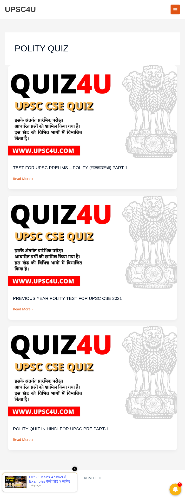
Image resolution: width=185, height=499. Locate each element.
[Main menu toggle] (175, 9)
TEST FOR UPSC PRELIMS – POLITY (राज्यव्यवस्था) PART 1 (70, 167)
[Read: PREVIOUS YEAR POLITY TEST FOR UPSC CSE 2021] (92, 242)
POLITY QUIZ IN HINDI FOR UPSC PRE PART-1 (60, 428)
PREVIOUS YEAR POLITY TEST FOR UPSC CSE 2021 (67, 298)
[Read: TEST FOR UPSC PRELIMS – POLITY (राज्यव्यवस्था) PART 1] (92, 112)
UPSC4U (20, 9)
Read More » (23, 178)
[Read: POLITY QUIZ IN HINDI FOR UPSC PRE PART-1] (92, 373)
